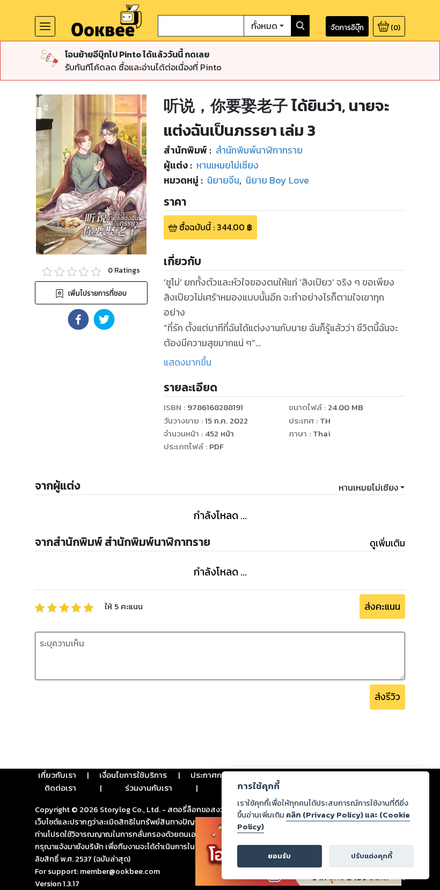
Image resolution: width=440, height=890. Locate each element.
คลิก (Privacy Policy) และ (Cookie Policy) (323, 821)
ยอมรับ (279, 856)
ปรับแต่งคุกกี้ (371, 856)
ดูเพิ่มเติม (387, 543)
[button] (78, 319)
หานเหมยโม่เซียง (368, 487)
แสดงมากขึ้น (187, 362)
